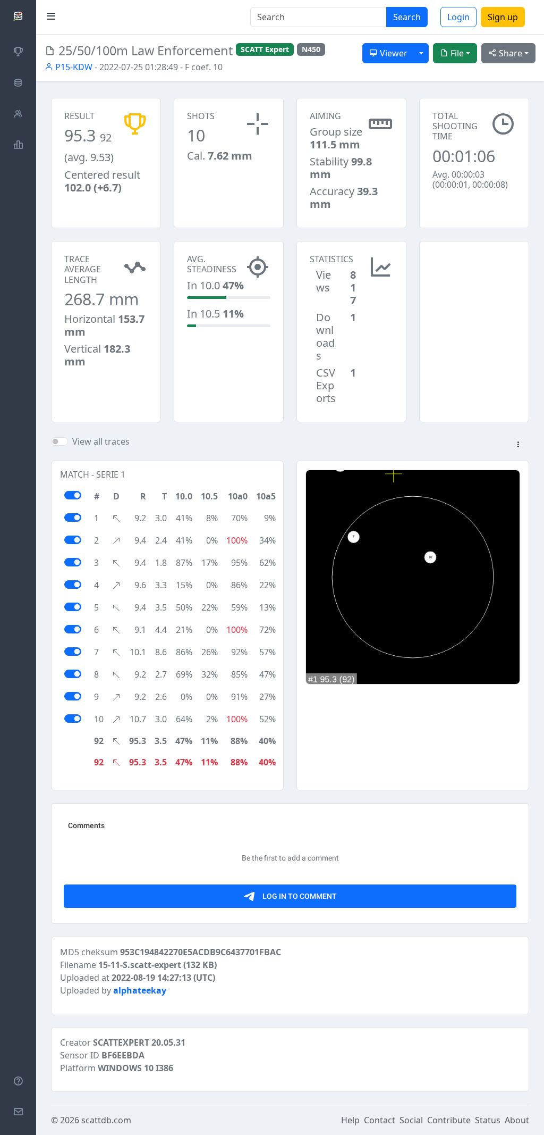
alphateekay (139, 990)
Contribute (449, 1120)
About (517, 1120)
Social (411, 1120)
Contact (379, 1120)
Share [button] (509, 53)
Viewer (392, 53)
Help (350, 1120)
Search (407, 17)
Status (487, 1120)
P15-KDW (72, 67)
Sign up (503, 17)
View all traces (101, 441)
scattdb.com (106, 1120)
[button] (518, 445)
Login (458, 17)
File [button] (456, 53)
